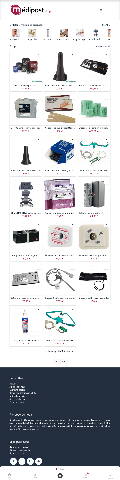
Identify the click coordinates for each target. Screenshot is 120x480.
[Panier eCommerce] (101, 10)
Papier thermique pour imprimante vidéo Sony (60, 213)
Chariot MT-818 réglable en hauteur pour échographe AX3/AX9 (26, 213)
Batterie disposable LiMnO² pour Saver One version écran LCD (94, 85)
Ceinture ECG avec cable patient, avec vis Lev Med (94, 170)
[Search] (34, 475)
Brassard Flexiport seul (26, 85)
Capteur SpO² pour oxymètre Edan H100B (60, 298)
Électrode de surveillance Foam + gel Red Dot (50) (60, 255)
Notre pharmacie (17, 396)
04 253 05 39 (19, 453)
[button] (38, 54)
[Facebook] (13, 461)
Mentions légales (17, 390)
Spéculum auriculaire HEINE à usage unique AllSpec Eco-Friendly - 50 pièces (26, 170)
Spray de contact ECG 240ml (25, 340)
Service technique (17, 399)
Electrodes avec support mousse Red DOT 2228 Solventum (94, 255)
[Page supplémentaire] (38, 461)
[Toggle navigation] (107, 10)
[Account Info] (110, 475)
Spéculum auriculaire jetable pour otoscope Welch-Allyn (60, 85)
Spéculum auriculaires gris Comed (60, 170)
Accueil (13, 384)
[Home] (9, 475)
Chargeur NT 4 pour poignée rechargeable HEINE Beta (26, 255)
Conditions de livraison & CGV (23, 393)
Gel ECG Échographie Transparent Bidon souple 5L (26, 128)
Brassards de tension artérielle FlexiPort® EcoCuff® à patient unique (94, 128)
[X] (21, 461)
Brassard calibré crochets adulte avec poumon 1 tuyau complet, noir (94, 298)
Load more (60, 361)
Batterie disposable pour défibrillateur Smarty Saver (26, 298)
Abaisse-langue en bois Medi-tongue (60, 128)
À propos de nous (17, 387)
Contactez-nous (17, 402)
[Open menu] (60, 476)
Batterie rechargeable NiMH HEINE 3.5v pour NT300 (94, 213)
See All (105, 25)
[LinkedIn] (30, 461)
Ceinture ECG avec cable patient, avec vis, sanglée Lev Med (60, 340)
